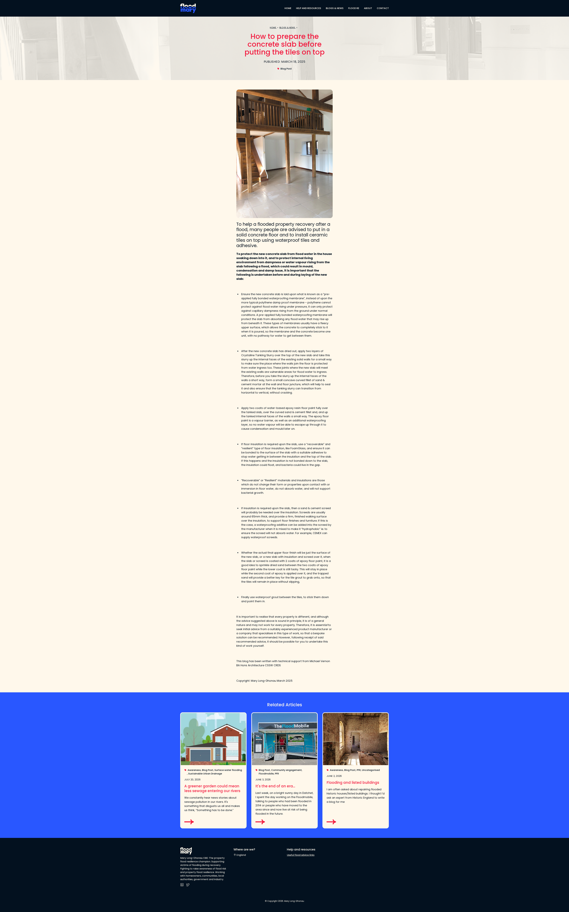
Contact (383, 8)
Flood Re (353, 8)
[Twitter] (188, 885)
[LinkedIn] (182, 885)
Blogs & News (334, 8)
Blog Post (286, 68)
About (368, 8)
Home (287, 8)
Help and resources (308, 8)
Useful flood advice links (300, 855)
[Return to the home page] (194, 8)
